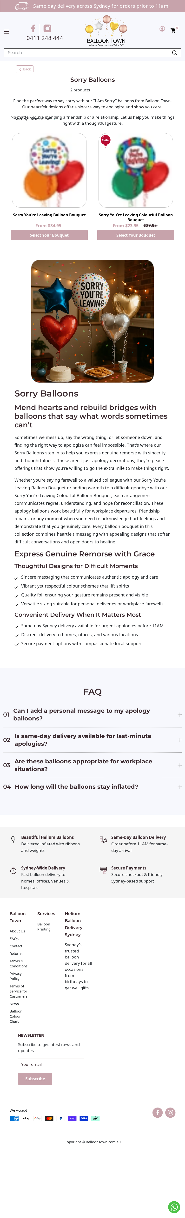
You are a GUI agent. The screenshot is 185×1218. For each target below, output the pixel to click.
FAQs (14, 938)
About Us (17, 931)
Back (27, 69)
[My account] (162, 29)
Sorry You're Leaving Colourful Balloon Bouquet (136, 217)
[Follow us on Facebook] (34, 29)
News (14, 1003)
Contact (16, 946)
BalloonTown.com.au (103, 1141)
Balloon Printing (44, 926)
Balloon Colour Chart (16, 1016)
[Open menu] (6, 32)
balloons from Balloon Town (144, 100)
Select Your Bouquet (49, 235)
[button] (173, 30)
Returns (16, 953)
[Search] (175, 53)
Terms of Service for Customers (19, 991)
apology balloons (32, 511)
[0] (173, 30)
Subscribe (35, 1078)
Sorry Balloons (29, 453)
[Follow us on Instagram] (48, 29)
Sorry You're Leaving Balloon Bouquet (49, 215)
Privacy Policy (16, 976)
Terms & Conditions (18, 963)
